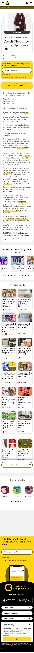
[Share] (25, 85)
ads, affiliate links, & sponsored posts (17, 55)
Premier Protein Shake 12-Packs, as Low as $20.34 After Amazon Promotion (9, 303)
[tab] (5, 275)
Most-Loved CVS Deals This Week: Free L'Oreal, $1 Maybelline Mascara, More (8, 425)
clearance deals (22, 148)
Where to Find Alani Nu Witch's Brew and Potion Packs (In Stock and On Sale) (9, 327)
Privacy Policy (24, 77)
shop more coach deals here (12, 239)
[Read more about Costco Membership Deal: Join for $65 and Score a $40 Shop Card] (9, 391)
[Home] (7, 3)
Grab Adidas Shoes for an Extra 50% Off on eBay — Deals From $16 (24, 452)
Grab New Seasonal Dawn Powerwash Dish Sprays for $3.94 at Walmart (9, 375)
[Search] (27, 3)
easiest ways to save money (12, 210)
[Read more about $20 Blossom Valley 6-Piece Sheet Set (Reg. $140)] (25, 317)
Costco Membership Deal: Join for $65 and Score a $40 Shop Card (8, 400)
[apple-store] (9, 600)
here (11, 127)
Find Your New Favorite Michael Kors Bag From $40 (24, 424)
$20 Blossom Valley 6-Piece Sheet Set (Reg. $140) (24, 325)
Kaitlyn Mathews (10, 37)
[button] (29, 607)
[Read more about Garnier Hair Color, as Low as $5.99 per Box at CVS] (25, 366)
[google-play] (25, 600)
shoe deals (15, 139)
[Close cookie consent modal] (30, 624)
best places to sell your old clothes (17, 157)
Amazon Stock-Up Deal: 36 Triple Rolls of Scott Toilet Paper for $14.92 (24, 351)
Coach (15, 93)
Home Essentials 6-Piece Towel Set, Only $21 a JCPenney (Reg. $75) (25, 303)
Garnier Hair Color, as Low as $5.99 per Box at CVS (25, 374)
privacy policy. (17, 631)
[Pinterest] (21, 85)
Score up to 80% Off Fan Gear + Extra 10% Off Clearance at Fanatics (8, 453)
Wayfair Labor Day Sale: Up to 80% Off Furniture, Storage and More (8, 351)
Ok (17, 639)
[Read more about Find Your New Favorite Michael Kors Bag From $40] (25, 415)
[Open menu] (3, 3)
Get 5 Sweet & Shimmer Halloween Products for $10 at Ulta (24, 400)
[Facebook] (16, 85)
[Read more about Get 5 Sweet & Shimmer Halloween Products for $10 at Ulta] (25, 391)
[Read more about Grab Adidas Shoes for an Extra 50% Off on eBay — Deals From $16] (25, 443)
